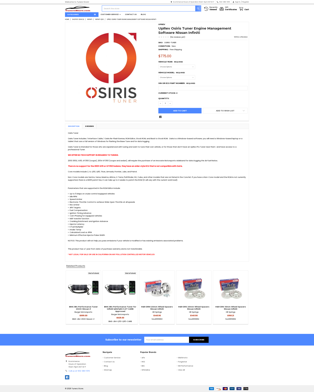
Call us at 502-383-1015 (79, 371)
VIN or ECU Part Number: (176, 83)
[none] (111, 68)
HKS (143, 361)
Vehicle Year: (170, 62)
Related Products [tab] (75, 265)
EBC (143, 366)
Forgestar (182, 361)
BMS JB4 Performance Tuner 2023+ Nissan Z (83, 308)
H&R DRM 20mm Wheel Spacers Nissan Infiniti (157, 308)
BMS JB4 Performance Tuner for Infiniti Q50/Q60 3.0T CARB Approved (120, 309)
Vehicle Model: (171, 72)
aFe (143, 357)
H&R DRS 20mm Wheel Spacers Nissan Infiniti (193, 308)
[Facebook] (160, 117)
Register (245, 2)
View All (181, 370)
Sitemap (108, 370)
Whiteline (146, 370)
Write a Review (241, 37)
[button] (225, 110)
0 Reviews (89, 126)
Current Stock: (167, 93)
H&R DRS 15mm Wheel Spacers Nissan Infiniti (230, 308)
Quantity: (163, 98)
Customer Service (110, 14)
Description (73, 126)
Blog (143, 14)
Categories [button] (73, 14)
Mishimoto (183, 357)
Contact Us (131, 14)
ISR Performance (185, 366)
